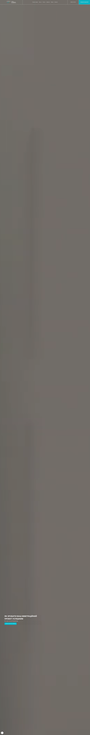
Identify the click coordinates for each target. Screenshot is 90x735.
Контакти (56, 2)
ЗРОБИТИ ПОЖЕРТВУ (84, 2)
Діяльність (48, 2)
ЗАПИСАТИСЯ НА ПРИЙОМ (10, 623)
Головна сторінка (35, 2)
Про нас (40, 2)
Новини (52, 2)
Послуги (44, 2)
